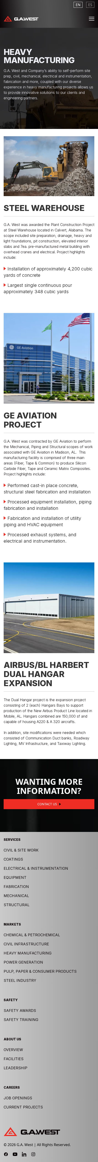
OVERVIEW (13, 1049)
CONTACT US (47, 804)
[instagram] (33, 1154)
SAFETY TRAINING (21, 1019)
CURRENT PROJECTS (23, 1107)
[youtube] (15, 1154)
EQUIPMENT (15, 877)
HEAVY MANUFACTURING (28, 953)
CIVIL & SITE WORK (21, 850)
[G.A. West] (21, 18)
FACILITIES (13, 1059)
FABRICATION (16, 886)
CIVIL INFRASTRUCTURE (26, 944)
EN (78, 4)
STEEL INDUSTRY (20, 980)
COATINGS (13, 859)
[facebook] (6, 1154)
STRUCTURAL (16, 905)
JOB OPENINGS (18, 1098)
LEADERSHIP (15, 1068)
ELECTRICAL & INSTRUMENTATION (36, 868)
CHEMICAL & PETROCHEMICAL (32, 935)
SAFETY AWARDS (20, 1010)
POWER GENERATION (23, 962)
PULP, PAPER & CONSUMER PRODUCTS (40, 971)
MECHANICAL (16, 895)
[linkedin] (24, 1154)
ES (90, 4)
